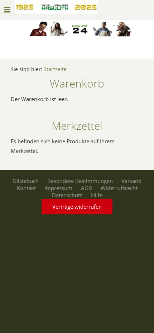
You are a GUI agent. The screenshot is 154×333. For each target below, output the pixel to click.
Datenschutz (67, 195)
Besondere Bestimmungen (80, 180)
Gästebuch (26, 180)
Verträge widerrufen (77, 206)
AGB (86, 188)
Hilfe (96, 195)
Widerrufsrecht (119, 188)
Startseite (55, 69)
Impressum (58, 188)
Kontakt (26, 188)
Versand (131, 180)
